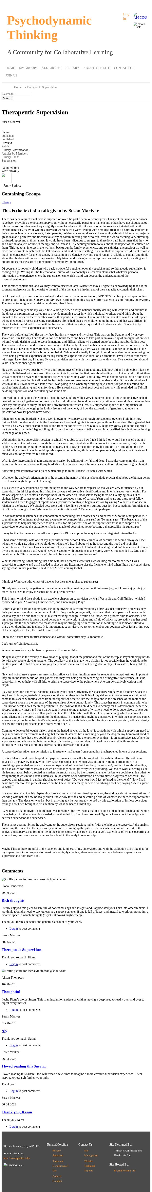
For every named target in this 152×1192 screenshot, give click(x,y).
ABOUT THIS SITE (96, 68)
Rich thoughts (13, 900)
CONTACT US (124, 68)
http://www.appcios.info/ (17, 1158)
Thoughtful (11, 992)
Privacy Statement (58, 1153)
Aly (4, 1031)
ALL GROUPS (51, 68)
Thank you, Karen (17, 1112)
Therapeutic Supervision (21, 950)
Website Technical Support (89, 1166)
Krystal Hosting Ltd (124, 1170)
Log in (126, 16)
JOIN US (11, 75)
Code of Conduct (57, 1179)
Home (18, 87)
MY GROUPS (28, 68)
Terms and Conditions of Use (60, 1166)
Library (6, 202)
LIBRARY (72, 68)
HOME (10, 68)
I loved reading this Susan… (25, 1066)
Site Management (91, 1153)
